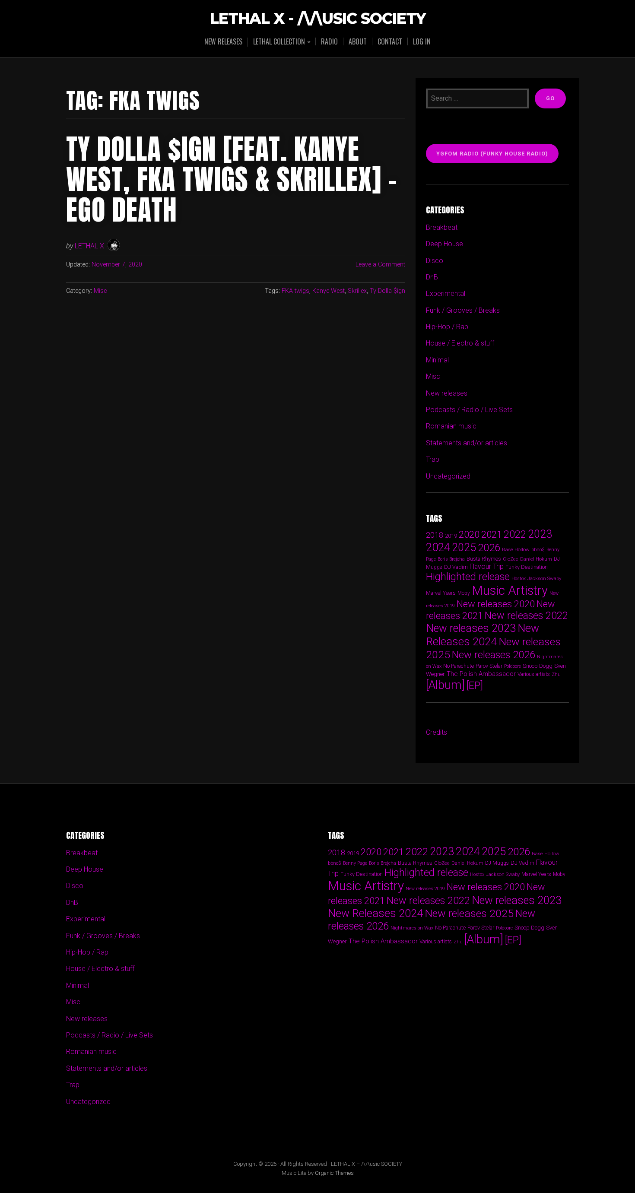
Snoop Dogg (537, 666)
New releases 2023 (471, 628)
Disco (434, 261)
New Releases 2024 (482, 634)
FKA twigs (295, 291)
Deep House (444, 244)
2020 (469, 534)
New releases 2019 (425, 889)
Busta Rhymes (484, 558)
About (358, 41)
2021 (491, 534)
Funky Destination (526, 567)
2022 (515, 534)
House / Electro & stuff (460, 343)
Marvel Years (441, 593)
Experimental (445, 293)
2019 (451, 535)
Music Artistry (510, 590)
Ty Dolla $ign (387, 291)
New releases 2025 (469, 913)
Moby (463, 593)
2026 (489, 548)
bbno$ (538, 549)
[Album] (445, 685)
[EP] (475, 685)
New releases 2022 (526, 615)
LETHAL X (89, 246)
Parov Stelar (489, 666)
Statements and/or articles (466, 443)
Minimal (437, 360)
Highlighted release (468, 577)
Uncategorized (448, 476)
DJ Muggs (497, 863)
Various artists (534, 674)
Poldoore (512, 666)
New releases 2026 (493, 655)
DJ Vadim (456, 567)
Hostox (518, 578)
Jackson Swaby (544, 578)
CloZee (510, 559)
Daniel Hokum (536, 559)
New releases (223, 41)
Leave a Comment (380, 264)
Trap (432, 459)
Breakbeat (441, 227)
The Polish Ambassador (481, 674)
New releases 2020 (496, 603)
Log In (422, 41)
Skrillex (357, 291)
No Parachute (458, 666)
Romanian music (451, 426)
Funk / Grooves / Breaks (463, 310)
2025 (464, 547)
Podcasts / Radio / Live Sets (469, 410)
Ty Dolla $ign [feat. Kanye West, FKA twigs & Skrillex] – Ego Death (231, 179)
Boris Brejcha (451, 559)
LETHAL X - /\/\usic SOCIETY (317, 18)
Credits (436, 732)
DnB (432, 277)
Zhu (556, 674)
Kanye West (328, 291)
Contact (390, 41)
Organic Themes (334, 1173)
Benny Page (355, 863)
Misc (100, 291)
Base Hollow (516, 549)
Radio (329, 41)
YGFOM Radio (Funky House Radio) (492, 153)
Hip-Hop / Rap (447, 327)
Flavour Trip (487, 566)
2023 (540, 534)
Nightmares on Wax (412, 928)
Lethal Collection (279, 42)
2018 (434, 534)
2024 (438, 547)
